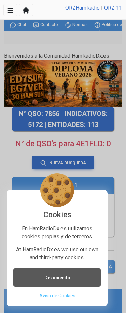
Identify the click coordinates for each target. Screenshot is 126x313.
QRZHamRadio (82, 8)
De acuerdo (57, 277)
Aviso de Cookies (57, 295)
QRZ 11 (113, 8)
